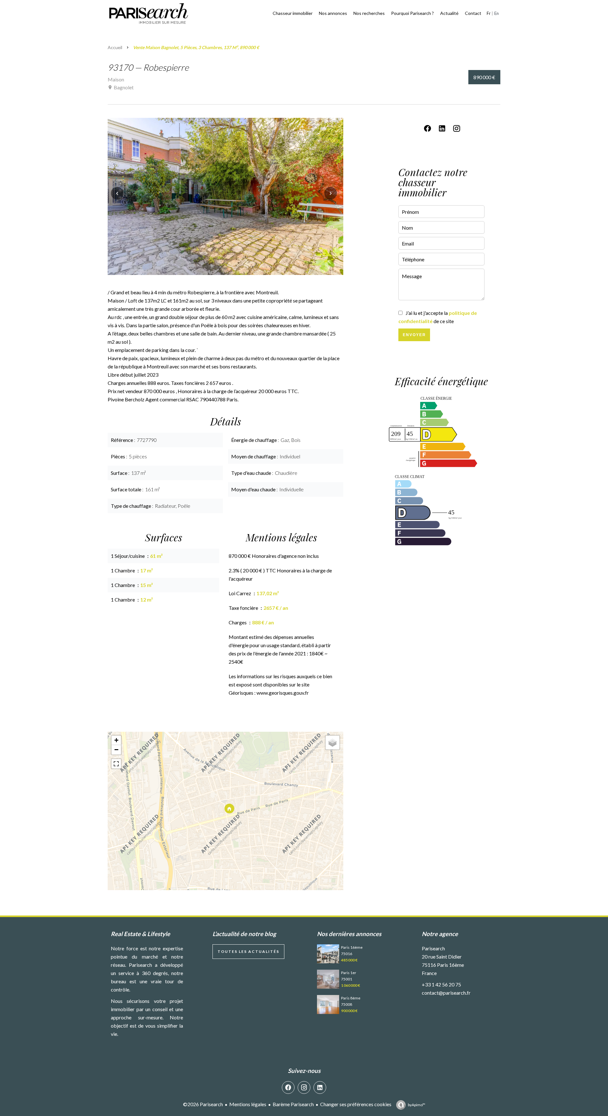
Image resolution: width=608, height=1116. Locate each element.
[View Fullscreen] (116, 763)
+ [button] (116, 740)
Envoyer (414, 335)
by (416, 1104)
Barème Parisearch (293, 1104)
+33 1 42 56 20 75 (441, 984)
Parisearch (433, 948)
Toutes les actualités (248, 951)
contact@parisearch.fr (446, 993)
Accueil (115, 47)
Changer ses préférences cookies (355, 1104)
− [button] (116, 750)
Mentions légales (247, 1104)
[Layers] (332, 742)
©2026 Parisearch (203, 1104)
